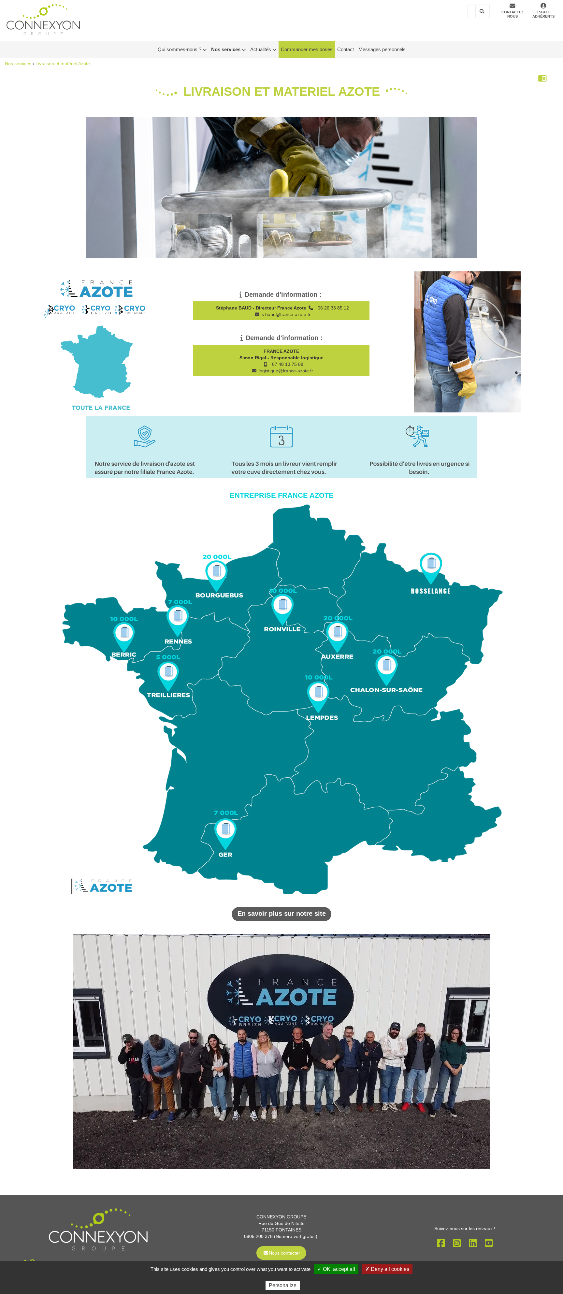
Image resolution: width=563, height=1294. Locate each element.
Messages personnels (382, 49)
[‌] (257, 314)
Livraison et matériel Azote (63, 63)
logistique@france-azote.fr (286, 370)
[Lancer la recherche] (482, 11)
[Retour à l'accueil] (43, 19)
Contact (345, 49)
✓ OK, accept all (336, 1269)
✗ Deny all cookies (387, 1269)
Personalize (282, 1285)
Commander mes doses (307, 49)
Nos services (18, 63)
